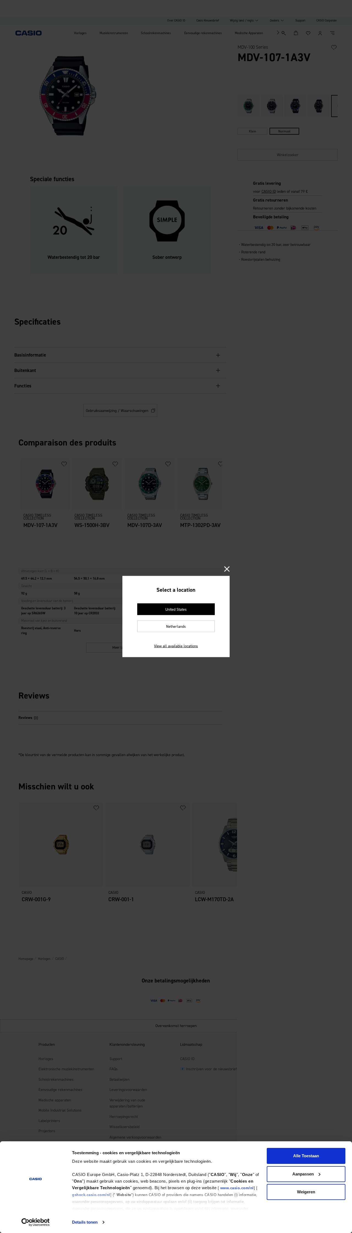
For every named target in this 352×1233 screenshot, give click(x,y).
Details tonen (85, 1222)
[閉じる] (227, 569)
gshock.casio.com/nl (91, 1195)
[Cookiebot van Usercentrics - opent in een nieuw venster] (36, 1222)
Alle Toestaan (306, 1155)
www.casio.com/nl (237, 1188)
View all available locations (176, 646)
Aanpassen (303, 1174)
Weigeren (306, 1191)
